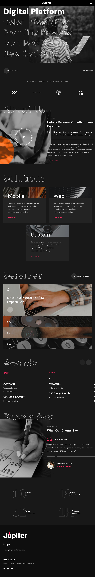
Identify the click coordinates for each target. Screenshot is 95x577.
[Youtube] (11, 568)
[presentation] (48, 473)
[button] (12, 71)
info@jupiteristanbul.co (14, 550)
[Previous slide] (82, 362)
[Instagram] (4, 568)
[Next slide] (89, 362)
